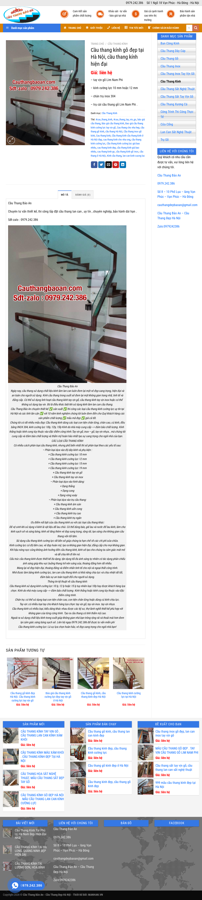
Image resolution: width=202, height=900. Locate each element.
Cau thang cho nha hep (128, 127)
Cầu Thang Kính (171, 81)
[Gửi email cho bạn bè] (108, 164)
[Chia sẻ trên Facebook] (94, 164)
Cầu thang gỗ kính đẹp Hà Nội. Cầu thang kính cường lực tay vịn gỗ (22, 697)
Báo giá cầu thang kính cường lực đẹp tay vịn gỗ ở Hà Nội (58, 697)
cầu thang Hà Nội (114, 131)
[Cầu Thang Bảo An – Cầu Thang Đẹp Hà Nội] (27, 15)
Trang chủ (97, 43)
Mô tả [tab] (64, 194)
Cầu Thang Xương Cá (174, 104)
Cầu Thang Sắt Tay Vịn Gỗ (177, 96)
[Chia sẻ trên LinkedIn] (123, 164)
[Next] (144, 684)
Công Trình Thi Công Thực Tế (177, 114)
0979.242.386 (166, 183)
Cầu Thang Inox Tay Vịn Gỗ (178, 74)
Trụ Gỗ (165, 140)
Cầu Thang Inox (170, 66)
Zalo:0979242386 (168, 226)
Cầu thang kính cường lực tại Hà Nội (129, 695)
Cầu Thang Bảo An (169, 175)
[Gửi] (195, 28)
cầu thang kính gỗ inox (127, 151)
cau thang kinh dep (106, 147)
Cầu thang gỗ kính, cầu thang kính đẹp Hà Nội (93, 695)
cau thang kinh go (106, 151)
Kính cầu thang (114, 155)
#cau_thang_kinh (104, 119)
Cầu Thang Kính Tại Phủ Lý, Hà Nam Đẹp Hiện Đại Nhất (30, 834)
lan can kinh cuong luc (134, 155)
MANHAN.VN (95, 894)
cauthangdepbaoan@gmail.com (177, 205)
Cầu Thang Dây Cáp (173, 51)
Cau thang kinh (103, 135)
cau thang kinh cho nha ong (116, 139)
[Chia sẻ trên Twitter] (101, 164)
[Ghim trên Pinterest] (115, 164)
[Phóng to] (11, 140)
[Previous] (7, 684)
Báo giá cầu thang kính (113, 123)
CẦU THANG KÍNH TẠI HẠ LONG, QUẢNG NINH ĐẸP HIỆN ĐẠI (31, 850)
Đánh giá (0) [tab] (82, 194)
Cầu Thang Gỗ (169, 58)
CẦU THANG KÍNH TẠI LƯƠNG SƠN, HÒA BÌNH (30, 865)
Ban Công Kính (170, 43)
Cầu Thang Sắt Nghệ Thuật (178, 89)
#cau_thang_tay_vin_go (124, 119)
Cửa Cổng (167, 124)
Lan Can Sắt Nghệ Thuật (176, 132)
